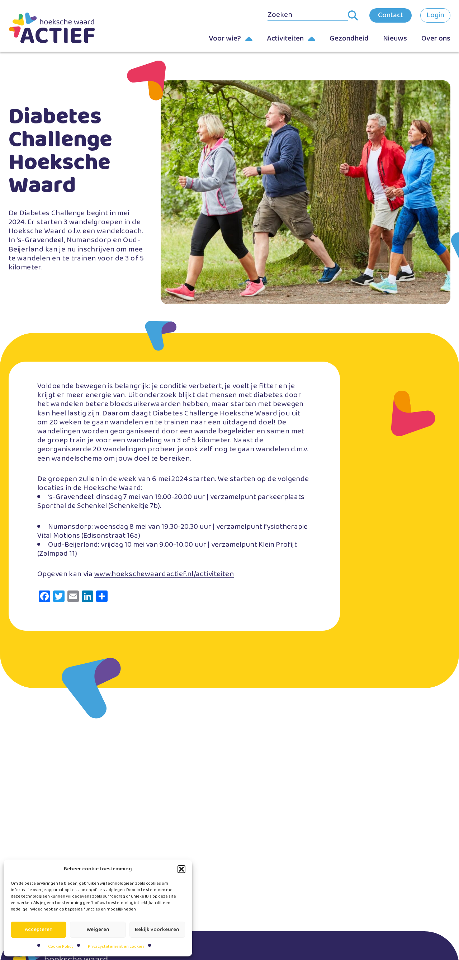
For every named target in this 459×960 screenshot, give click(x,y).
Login (435, 15)
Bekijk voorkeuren (157, 929)
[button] (181, 869)
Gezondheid (349, 38)
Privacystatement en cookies (116, 946)
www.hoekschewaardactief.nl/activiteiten (164, 574)
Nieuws (395, 38)
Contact (390, 15)
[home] (52, 28)
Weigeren (97, 929)
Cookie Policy (61, 946)
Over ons (435, 38)
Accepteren (39, 929)
